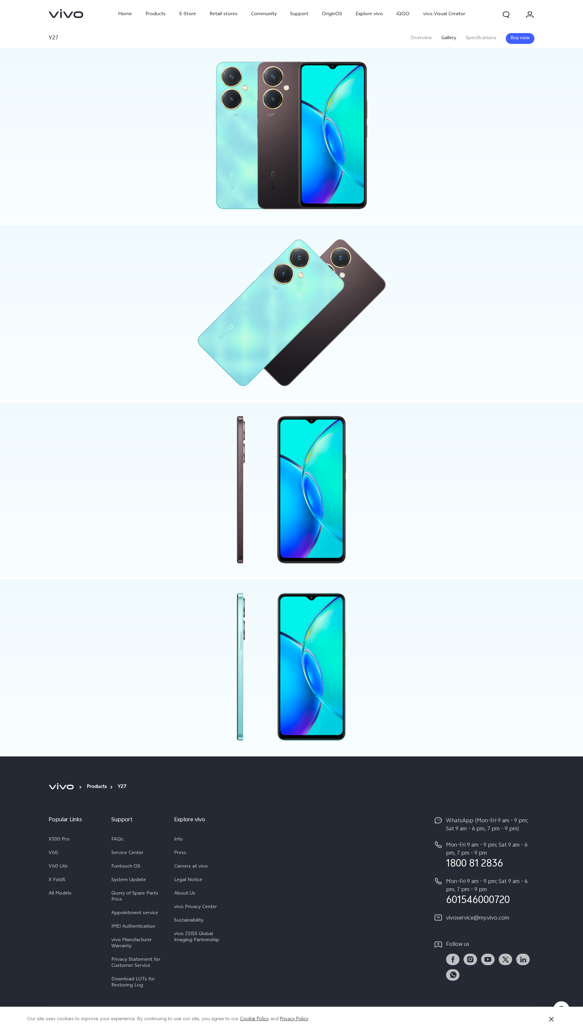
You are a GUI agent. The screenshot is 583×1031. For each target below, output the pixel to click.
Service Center (127, 853)
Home (125, 14)
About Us (184, 894)
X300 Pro (59, 840)
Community (264, 14)
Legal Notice (188, 880)
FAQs (117, 840)
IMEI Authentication (133, 927)
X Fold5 (57, 880)
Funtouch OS (125, 867)
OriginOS (332, 14)
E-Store (187, 14)
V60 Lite (58, 867)
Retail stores (224, 14)
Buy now (520, 38)
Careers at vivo (191, 867)
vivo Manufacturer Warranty (131, 943)
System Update (128, 880)
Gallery (448, 38)
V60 (53, 853)
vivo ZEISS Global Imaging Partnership (196, 937)
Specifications (481, 38)
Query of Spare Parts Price (134, 897)
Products (155, 14)
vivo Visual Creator (444, 14)
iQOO (403, 14)
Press (180, 853)
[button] (506, 14)
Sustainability (188, 921)
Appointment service (134, 913)
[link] (66, 13)
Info (178, 840)
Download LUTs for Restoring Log (133, 983)
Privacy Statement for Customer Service (135, 963)
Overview (421, 38)
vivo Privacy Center (195, 907)
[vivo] (62, 786)
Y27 (53, 38)
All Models (60, 894)
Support (299, 14)
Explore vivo (369, 14)
